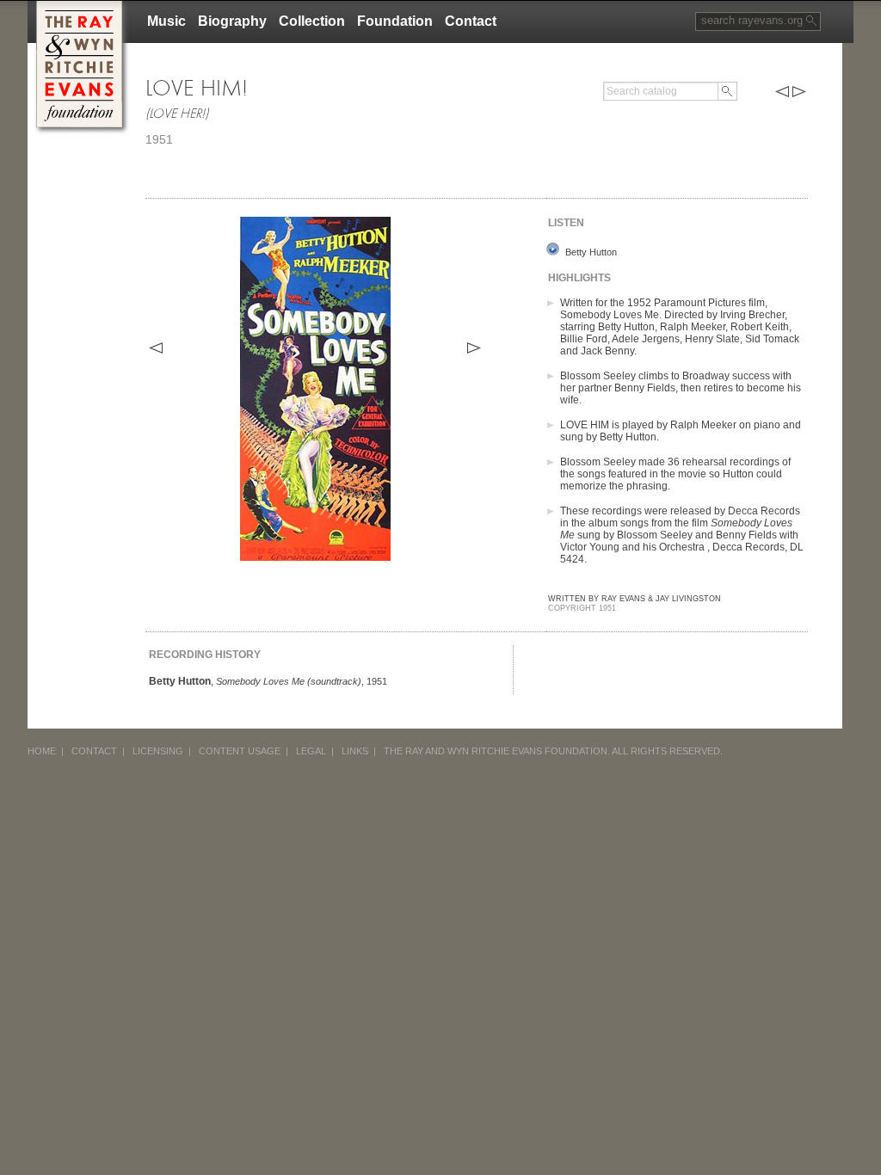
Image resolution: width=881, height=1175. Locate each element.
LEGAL (311, 751)
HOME (42, 751)
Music (166, 21)
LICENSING (157, 751)
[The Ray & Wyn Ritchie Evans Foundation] (79, 7)
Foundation (395, 21)
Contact (470, 21)
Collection (312, 21)
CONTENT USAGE (239, 751)
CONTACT (94, 751)
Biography (232, 21)
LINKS (355, 751)
